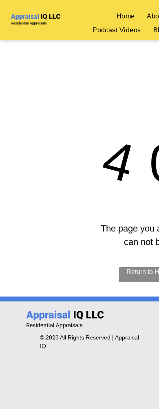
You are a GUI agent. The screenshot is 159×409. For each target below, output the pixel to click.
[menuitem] (125, 16)
